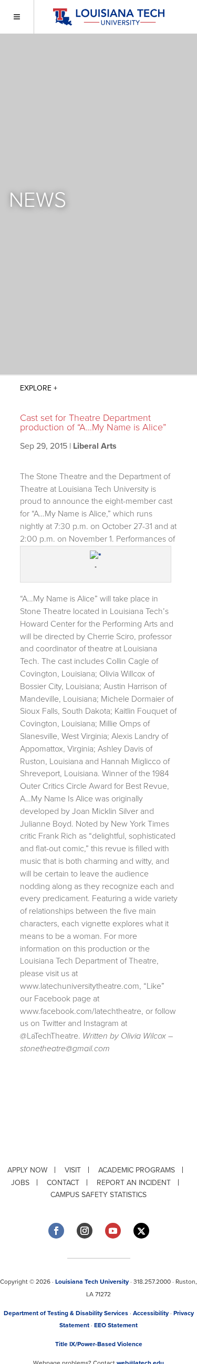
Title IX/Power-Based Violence (98, 1344)
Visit (73, 1170)
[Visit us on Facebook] (56, 1231)
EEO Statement (116, 1325)
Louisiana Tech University (92, 1281)
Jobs (20, 1182)
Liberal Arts (95, 446)
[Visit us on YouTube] (113, 1231)
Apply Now (27, 1170)
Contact (63, 1182)
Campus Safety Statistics (98, 1194)
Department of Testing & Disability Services (66, 1313)
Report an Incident (134, 1182)
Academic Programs (136, 1170)
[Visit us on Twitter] (141, 1231)
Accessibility (151, 1313)
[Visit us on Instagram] (84, 1231)
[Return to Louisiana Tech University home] (108, 17)
